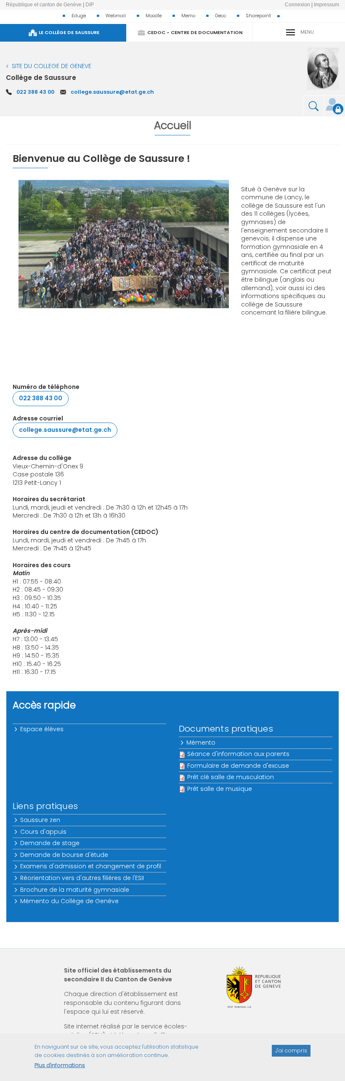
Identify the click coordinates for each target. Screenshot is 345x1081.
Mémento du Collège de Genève (70, 901)
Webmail (116, 15)
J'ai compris (291, 1050)
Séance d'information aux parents (238, 754)
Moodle (154, 15)
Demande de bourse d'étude (64, 855)
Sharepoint (258, 15)
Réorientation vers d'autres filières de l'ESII (82, 878)
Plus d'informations (59, 1065)
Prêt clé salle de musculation (230, 777)
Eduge (79, 15)
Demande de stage (50, 843)
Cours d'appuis (43, 831)
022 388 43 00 (35, 91)
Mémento (201, 742)
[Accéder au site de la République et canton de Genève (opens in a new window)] (254, 987)
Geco (220, 15)
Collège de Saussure (41, 77)
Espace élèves (42, 729)
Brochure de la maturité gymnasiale (75, 889)
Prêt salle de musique (219, 789)
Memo (188, 15)
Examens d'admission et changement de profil (91, 866)
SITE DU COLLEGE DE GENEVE (51, 66)
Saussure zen (40, 820)
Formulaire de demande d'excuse (238, 765)
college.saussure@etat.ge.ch (112, 91)
